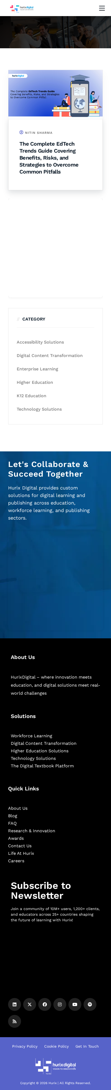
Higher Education (35, 382)
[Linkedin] (14, 1004)
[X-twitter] (29, 1004)
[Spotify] (90, 1004)
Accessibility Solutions (40, 342)
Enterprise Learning (37, 368)
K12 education (31, 395)
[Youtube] (74, 1004)
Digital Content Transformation (50, 355)
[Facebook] (44, 1004)
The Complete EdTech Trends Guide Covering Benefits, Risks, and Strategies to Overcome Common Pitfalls (48, 158)
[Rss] (14, 1021)
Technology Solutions (39, 409)
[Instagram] (59, 1004)
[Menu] (102, 8)
